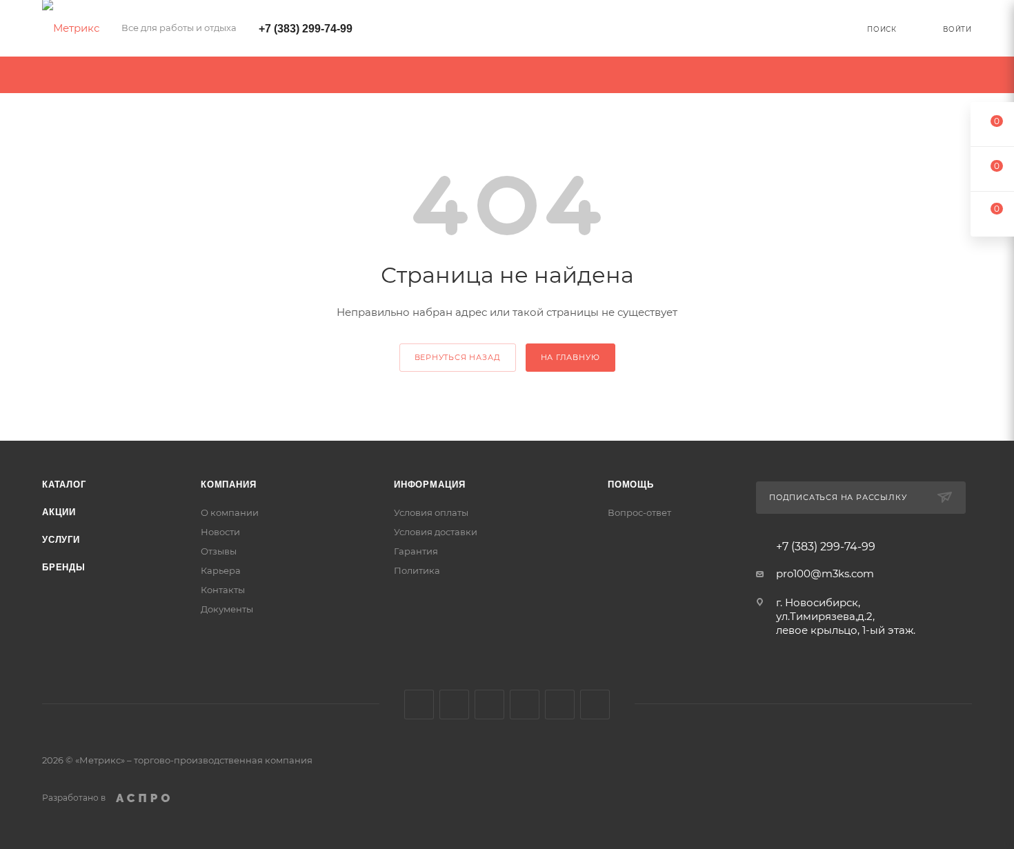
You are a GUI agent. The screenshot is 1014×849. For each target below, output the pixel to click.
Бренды (64, 567)
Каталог (64, 484)
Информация (430, 484)
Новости (220, 531)
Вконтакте (419, 704)
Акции (59, 512)
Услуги (61, 540)
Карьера (221, 570)
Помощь (631, 484)
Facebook (454, 704)
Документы (227, 609)
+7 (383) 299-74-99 (305, 28)
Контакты (223, 589)
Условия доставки (435, 531)
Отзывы (219, 551)
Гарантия (416, 551)
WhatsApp (595, 704)
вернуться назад (458, 357)
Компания (228, 484)
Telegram (524, 704)
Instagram (489, 704)
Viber (560, 704)
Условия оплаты (431, 512)
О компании (230, 512)
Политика (417, 570)
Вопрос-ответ (639, 512)
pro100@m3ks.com (825, 573)
